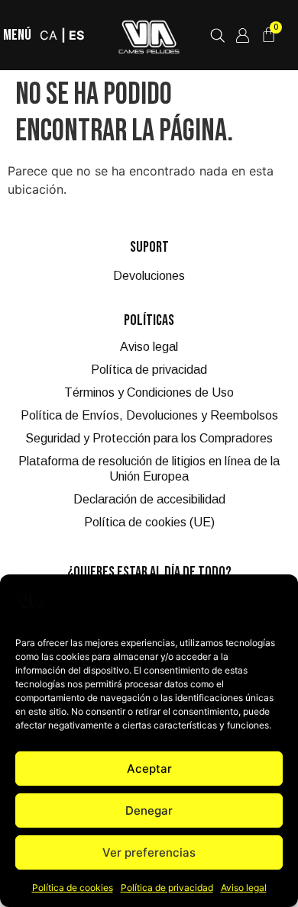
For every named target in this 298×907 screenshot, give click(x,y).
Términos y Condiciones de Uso (149, 392)
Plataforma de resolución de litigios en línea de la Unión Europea (149, 469)
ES (76, 35)
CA (48, 35)
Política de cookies (72, 887)
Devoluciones (149, 275)
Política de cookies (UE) (149, 522)
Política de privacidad (167, 887)
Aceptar (149, 768)
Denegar (149, 810)
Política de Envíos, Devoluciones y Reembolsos (149, 415)
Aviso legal (244, 887)
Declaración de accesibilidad (149, 499)
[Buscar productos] (217, 35)
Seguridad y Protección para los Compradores (149, 438)
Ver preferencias (149, 852)
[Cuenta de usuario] (242, 35)
